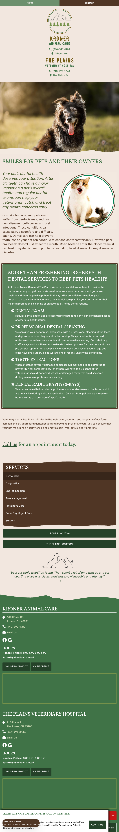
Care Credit (41, 666)
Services (17, 467)
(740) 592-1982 (61, 49)
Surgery (10, 520)
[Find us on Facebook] (4, 640)
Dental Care (12, 476)
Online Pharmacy (16, 666)
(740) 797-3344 (61, 71)
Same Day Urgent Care (19, 513)
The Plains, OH (61, 75)
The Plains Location (59, 544)
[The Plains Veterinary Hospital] (59, 21)
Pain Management (16, 498)
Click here (7, 828)
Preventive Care (15, 505)
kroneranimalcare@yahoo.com (12, 633)
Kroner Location (59, 533)
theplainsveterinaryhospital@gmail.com (12, 738)
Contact (89, 3)
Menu (30, 3)
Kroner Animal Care (22, 287)
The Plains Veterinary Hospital (56, 287)
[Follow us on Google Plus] (10, 640)
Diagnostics (12, 483)
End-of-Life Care (16, 490)
